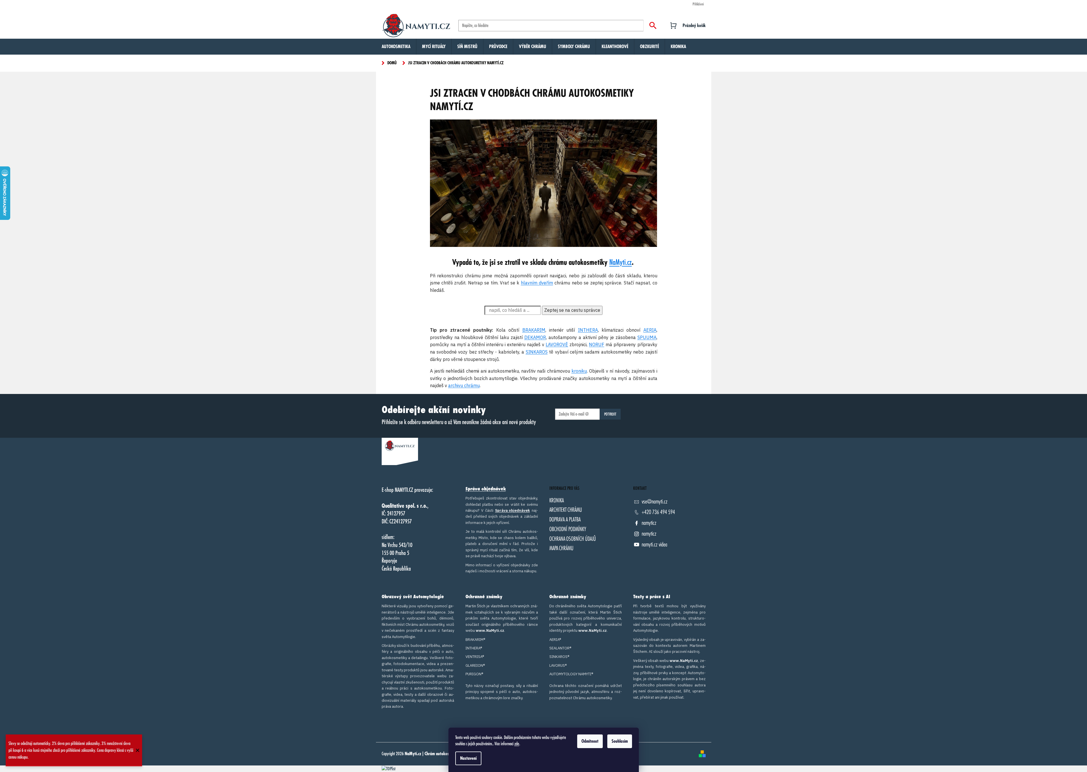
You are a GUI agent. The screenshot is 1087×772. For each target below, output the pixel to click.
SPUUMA (646, 337)
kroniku (579, 371)
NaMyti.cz (620, 262)
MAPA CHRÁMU (561, 548)
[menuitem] (396, 47)
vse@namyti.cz (655, 502)
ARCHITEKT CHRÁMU (565, 510)
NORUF (596, 344)
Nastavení (468, 758)
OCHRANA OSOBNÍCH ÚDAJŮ (572, 539)
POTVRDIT (610, 414)
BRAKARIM (533, 330)
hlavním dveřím (537, 283)
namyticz (649, 523)
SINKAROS (537, 352)
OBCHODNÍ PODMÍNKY (567, 529)
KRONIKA (556, 500)
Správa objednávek (485, 489)
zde (516, 744)
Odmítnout (589, 741)
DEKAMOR (535, 337)
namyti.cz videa (654, 545)
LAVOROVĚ (557, 344)
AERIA (649, 330)
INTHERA (588, 330)
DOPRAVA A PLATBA (565, 520)
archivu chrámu (464, 385)
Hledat (653, 26)
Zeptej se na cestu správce (572, 310)
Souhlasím (620, 741)
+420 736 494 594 (658, 512)
